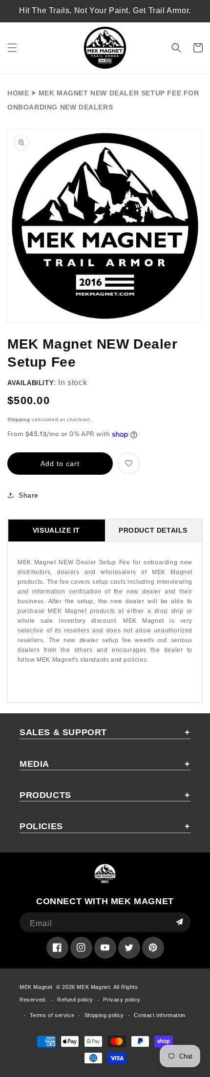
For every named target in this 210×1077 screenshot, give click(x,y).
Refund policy (75, 1000)
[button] (12, 47)
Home (18, 93)
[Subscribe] (179, 922)
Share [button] (29, 495)
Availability (30, 383)
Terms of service (52, 1015)
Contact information (159, 1015)
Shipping (18, 419)
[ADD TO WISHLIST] (128, 463)
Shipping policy (104, 1015)
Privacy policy (121, 1000)
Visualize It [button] (56, 530)
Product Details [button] (153, 530)
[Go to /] (105, 48)
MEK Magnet (36, 987)
